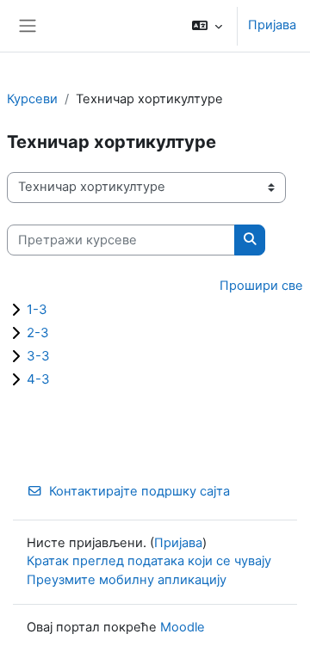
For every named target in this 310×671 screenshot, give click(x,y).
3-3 (38, 356)
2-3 (38, 332)
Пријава (272, 25)
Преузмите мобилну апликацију (126, 580)
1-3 (37, 309)
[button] (207, 26)
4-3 (38, 379)
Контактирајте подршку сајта (139, 491)
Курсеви (32, 99)
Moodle (182, 627)
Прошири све (261, 285)
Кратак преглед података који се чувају (149, 561)
